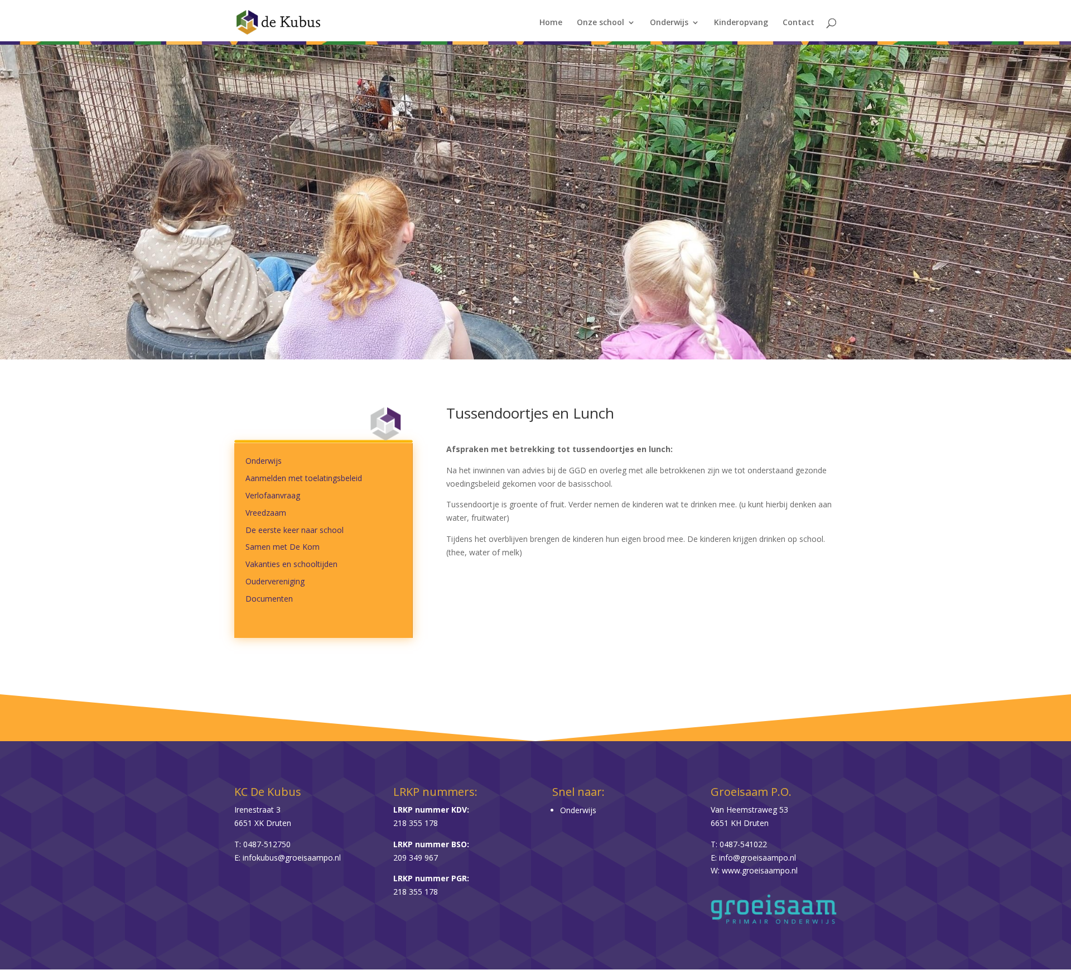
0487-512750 (267, 844)
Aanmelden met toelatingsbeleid (303, 478)
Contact (798, 22)
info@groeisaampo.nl (757, 857)
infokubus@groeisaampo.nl (292, 857)
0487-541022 (743, 844)
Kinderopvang (741, 22)
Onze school (600, 22)
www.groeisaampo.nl (760, 870)
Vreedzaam (265, 512)
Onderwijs (669, 22)
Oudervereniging (275, 581)
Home (550, 22)
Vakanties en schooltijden (291, 564)
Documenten (269, 598)
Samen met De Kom (282, 546)
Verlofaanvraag (272, 495)
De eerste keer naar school (294, 530)
